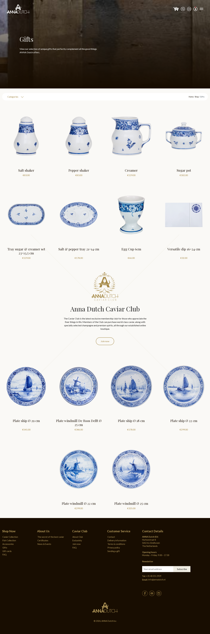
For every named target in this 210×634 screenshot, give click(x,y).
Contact (111, 537)
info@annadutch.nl (156, 579)
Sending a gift (113, 551)
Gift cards (7, 551)
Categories (12, 96)
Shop (197, 96)
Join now (105, 341)
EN (189, 9)
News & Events (44, 544)
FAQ (4, 554)
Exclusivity (77, 540)
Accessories (8, 544)
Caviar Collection (10, 537)
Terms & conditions (116, 544)
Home (191, 96)
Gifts (4, 547)
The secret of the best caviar (50, 537)
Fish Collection (9, 540)
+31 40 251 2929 (153, 576)
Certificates (42, 540)
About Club (77, 537)
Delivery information (116, 540)
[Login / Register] (195, 9)
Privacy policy (113, 547)
